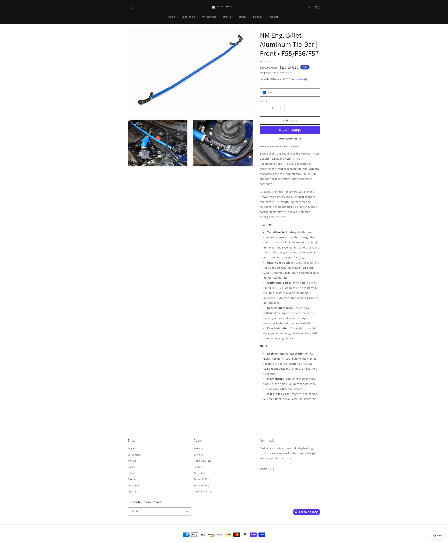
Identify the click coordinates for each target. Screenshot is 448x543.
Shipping (264, 72)
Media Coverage (202, 460)
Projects (198, 448)
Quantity (264, 101)
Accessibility (201, 473)
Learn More (267, 468)
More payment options (290, 138)
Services (198, 454)
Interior (132, 473)
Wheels (132, 460)
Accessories (134, 485)
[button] (131, 7)
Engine (131, 448)
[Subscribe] (187, 511)
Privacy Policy (201, 485)
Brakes (131, 466)
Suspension (134, 454)
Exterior (132, 479)
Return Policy (201, 479)
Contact (198, 466)
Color (262, 85)
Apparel (132, 491)
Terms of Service (203, 491)
